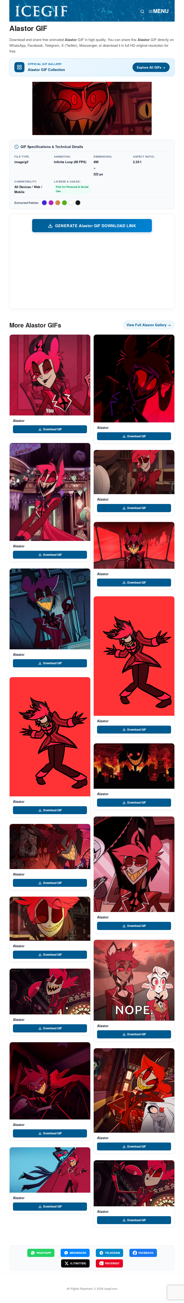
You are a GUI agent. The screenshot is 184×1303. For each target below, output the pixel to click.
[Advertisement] (92, 270)
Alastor (18, 420)
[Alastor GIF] (50, 375)
